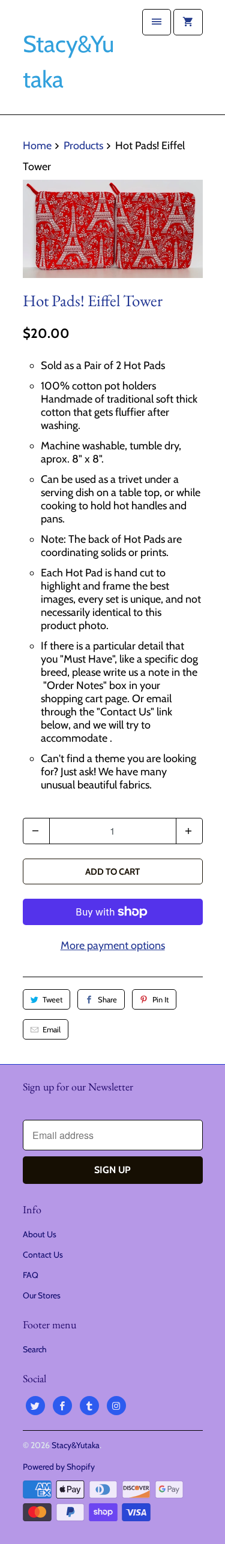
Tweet (52, 999)
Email (52, 1029)
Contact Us (43, 1254)
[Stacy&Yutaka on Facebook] (62, 1405)
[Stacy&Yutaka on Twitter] (35, 1405)
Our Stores (42, 1295)
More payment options (113, 945)
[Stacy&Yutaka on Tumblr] (89, 1405)
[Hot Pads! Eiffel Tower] (113, 229)
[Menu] (156, 22)
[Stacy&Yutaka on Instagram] (116, 1405)
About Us (39, 1234)
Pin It (160, 999)
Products (83, 145)
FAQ (30, 1275)
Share (107, 999)
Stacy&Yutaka (76, 1445)
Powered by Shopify (59, 1466)
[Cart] (187, 22)
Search (35, 1349)
